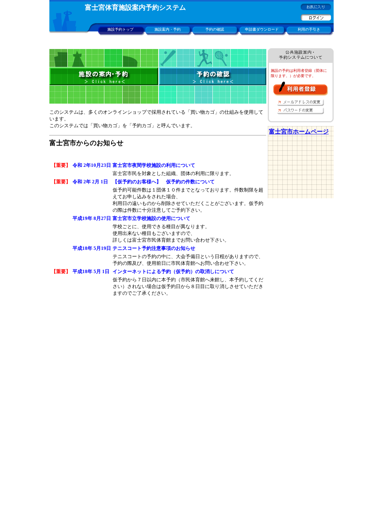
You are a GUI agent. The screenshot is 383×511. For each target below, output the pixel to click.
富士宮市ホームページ (299, 131)
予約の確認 (214, 29)
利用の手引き (309, 29)
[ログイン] (316, 19)
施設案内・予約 (167, 29)
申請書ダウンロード (262, 29)
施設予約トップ (120, 29)
